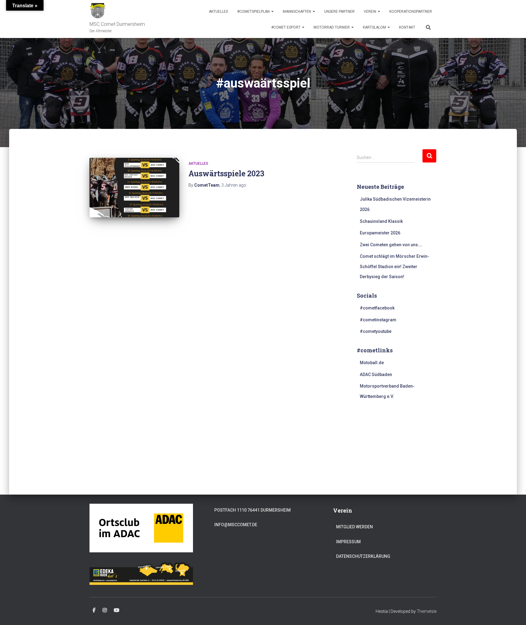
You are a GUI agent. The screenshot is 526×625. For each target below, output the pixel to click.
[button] (272, 11)
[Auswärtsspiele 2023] (134, 188)
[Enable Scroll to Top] (514, 612)
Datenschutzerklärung (363, 556)
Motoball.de (372, 362)
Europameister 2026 (380, 232)
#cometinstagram (378, 319)
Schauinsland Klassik (381, 221)
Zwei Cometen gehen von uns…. (391, 244)
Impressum (348, 541)
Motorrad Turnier (332, 27)
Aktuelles (218, 11)
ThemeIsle (427, 611)
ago (233, 185)
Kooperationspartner (410, 11)
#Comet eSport (286, 27)
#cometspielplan (254, 11)
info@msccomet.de (235, 524)
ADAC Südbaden (376, 374)
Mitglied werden (354, 526)
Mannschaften (297, 11)
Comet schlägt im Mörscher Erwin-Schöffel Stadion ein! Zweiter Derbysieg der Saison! (394, 266)
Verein (370, 11)
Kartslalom (375, 27)
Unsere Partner (339, 11)
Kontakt (407, 27)
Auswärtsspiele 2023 (226, 173)
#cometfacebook (377, 308)
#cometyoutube (375, 331)
